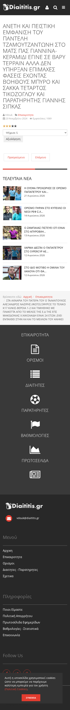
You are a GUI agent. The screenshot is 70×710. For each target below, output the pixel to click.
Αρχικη (8, 550)
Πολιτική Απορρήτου (17, 616)
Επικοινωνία (11, 635)
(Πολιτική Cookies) (16, 689)
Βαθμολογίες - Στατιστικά (20, 629)
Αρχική (27, 297)
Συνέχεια (31, 697)
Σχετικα (8, 576)
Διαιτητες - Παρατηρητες (20, 570)
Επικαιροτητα (43, 297)
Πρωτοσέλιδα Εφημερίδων (21, 622)
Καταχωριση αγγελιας (17, 704)
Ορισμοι (8, 563)
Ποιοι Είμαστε (13, 610)
